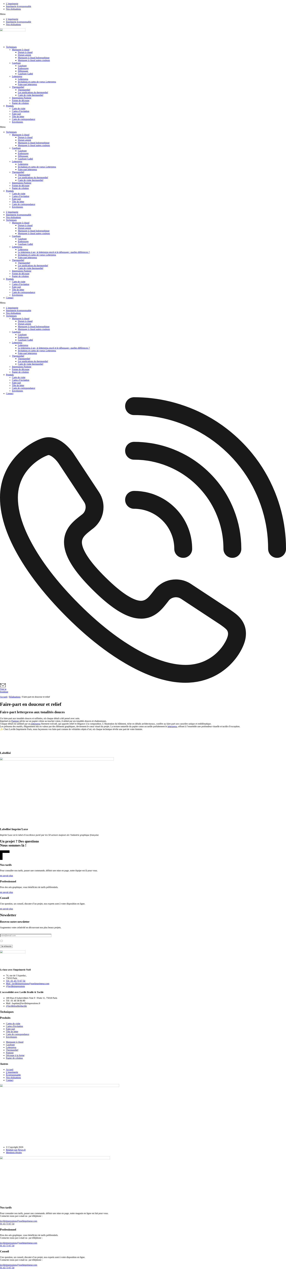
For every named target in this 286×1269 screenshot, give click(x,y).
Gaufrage (16, 63)
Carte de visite (18, 108)
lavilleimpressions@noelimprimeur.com (18, 1221)
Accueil (3, 697)
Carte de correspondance (23, 119)
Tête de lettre (18, 116)
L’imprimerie (12, 3)
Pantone (15, 721)
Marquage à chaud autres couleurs (34, 60)
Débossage (23, 71)
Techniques (11, 47)
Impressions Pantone (21, 98)
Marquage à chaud (20, 49)
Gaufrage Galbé (25, 73)
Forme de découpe (20, 100)
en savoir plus (6, 875)
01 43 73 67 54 (7, 1223)
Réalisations (14, 697)
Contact (9, 297)
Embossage (23, 68)
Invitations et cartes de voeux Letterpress (37, 81)
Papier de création (20, 103)
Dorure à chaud (25, 52)
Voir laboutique (4, 690)
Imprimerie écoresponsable (18, 6)
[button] (143, 14)
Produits (10, 106)
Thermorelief (18, 87)
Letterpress (17, 76)
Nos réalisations (13, 9)
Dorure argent (24, 55)
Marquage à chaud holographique (33, 57)
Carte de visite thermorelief (30, 95)
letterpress (36, 723)
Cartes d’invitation (20, 111)
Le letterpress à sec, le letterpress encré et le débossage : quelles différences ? (54, 252)
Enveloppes (17, 122)
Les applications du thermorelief (33, 92)
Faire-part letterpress (27, 84)
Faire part (16, 114)
